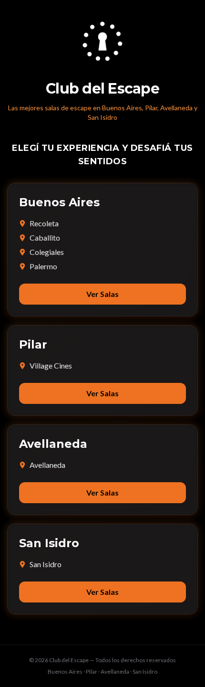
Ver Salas (102, 293)
